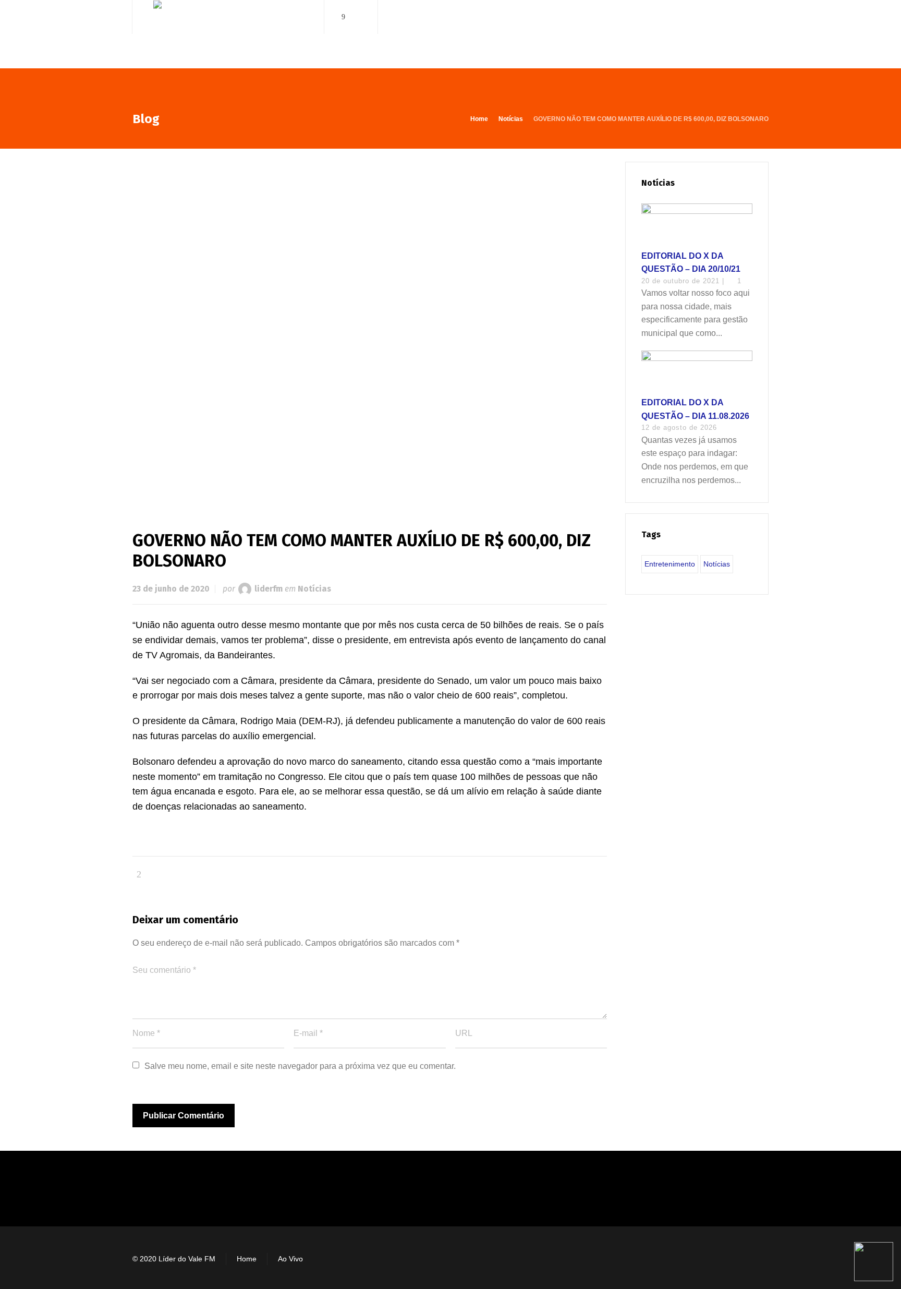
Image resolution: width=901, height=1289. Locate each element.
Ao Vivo (290, 1259)
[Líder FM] (228, 35)
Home (247, 1259)
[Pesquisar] (762, 17)
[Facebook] (343, 17)
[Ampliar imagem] (369, 329)
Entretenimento (669, 564)
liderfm (268, 589)
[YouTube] (358, 17)
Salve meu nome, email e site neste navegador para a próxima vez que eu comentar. (300, 1066)
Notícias (314, 589)
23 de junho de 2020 (171, 589)
